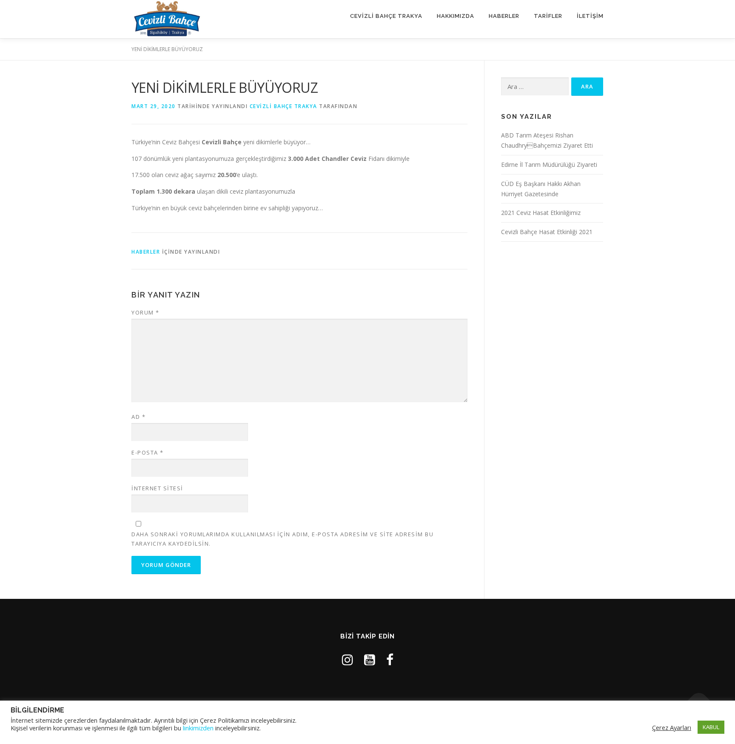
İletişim (590, 16)
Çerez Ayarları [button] (671, 727)
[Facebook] (389, 659)
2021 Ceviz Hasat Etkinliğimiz (541, 213)
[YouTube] (369, 659)
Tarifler (548, 16)
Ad (138, 417)
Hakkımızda (455, 16)
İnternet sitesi (157, 488)
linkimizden (198, 728)
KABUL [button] (711, 727)
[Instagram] (347, 659)
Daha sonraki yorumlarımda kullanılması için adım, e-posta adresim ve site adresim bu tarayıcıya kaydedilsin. (282, 538)
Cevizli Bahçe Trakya (386, 16)
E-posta (147, 452)
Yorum (145, 312)
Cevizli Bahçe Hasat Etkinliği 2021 (547, 232)
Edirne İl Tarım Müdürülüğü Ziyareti (549, 164)
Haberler (504, 16)
